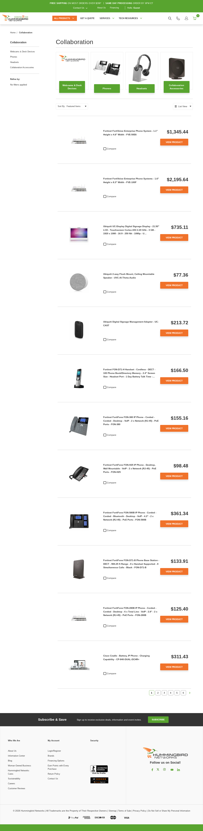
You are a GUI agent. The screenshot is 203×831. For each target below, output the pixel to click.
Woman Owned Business (19, 765)
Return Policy (54, 774)
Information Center (16, 756)
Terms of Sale (124, 811)
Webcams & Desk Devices (22, 51)
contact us (78, 7)
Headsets (14, 62)
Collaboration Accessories (22, 67)
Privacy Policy (139, 811)
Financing (114, 7)
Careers (11, 783)
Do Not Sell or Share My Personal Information (169, 811)
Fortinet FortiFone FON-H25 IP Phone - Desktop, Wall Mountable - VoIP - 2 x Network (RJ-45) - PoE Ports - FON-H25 (129, 468)
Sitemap (112, 811)
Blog (10, 761)
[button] (99, 753)
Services (105, 18)
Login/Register (54, 751)
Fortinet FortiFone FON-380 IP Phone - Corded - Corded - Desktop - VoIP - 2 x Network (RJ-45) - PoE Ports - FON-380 (131, 421)
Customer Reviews (16, 788)
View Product (174, 142)
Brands (51, 756)
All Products (62, 18)
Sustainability (14, 778)
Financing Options (56, 761)
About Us (101, 7)
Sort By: (61, 106)
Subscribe (158, 719)
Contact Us (53, 778)
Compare (111, 148)
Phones (13, 57)
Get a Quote (87, 18)
